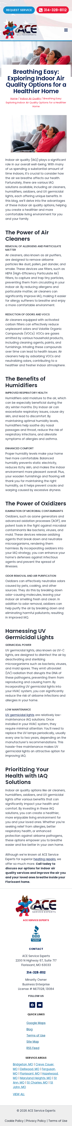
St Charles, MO (37, 1083)
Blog (29, 1029)
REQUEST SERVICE (19, 10)
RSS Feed (32, 1048)
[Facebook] (32, 1005)
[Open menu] (65, 30)
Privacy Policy (36, 1121)
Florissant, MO (30, 1074)
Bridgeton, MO (23, 1064)
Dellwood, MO (29, 1069)
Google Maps (36, 1023)
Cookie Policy (14, 1121)
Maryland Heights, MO (35, 1078)
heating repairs (44, 859)
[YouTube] (40, 1005)
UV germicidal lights (19, 715)
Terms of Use (35, 1035)
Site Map (32, 1042)
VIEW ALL (19, 1094)
